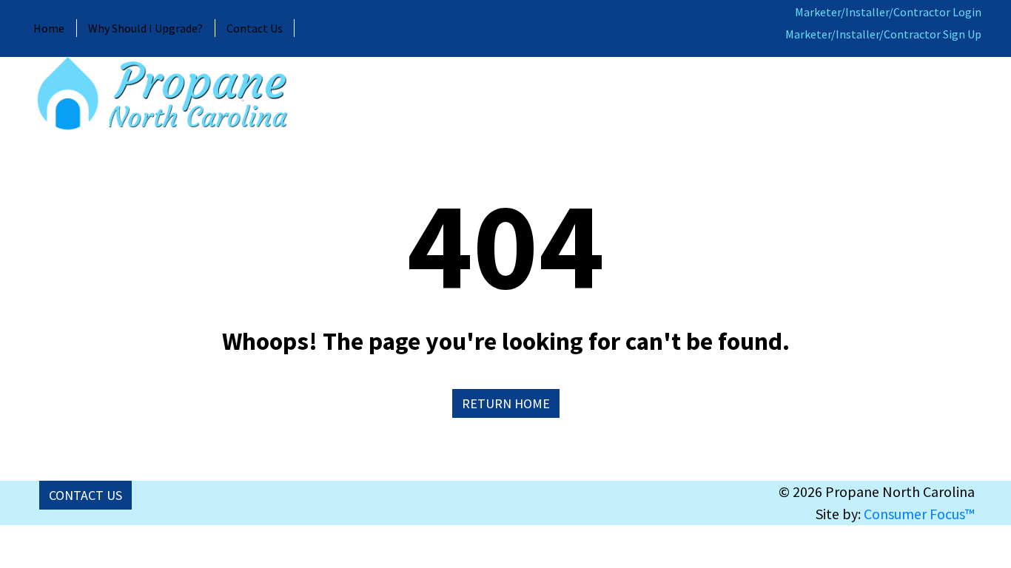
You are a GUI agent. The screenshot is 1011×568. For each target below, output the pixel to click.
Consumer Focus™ (919, 513)
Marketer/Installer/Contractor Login (888, 11)
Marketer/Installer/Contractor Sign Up (883, 34)
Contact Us (254, 28)
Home (48, 28)
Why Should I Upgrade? (145, 28)
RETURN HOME (506, 403)
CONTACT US (85, 495)
